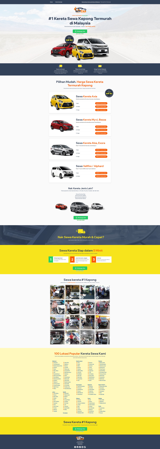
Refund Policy (80, 443)
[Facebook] (77, 447)
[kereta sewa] (85, 447)
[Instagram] (75, 447)
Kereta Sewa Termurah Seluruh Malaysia (91, 2)
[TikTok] (80, 447)
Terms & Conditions (80, 442)
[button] (59, 2)
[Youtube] (82, 447)
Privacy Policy (80, 444)
